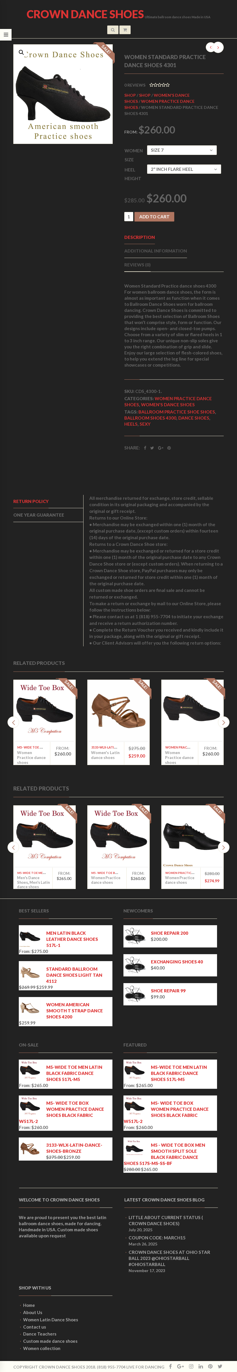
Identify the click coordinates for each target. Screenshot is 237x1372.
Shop (130, 95)
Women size (134, 155)
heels (131, 424)
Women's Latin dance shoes (105, 755)
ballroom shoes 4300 (150, 417)
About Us (32, 1312)
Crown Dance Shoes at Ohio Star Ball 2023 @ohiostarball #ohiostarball (169, 1258)
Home (29, 1305)
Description (139, 237)
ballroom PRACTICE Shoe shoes (176, 411)
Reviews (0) (137, 264)
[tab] (48, 501)
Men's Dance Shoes (28, 880)
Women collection (41, 1348)
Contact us (34, 1326)
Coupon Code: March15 (157, 1237)
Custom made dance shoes (50, 1341)
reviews (134, 85)
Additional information (155, 250)
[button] (21, 52)
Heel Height (133, 174)
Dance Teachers (39, 1333)
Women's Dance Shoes (168, 404)
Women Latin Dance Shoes (50, 1319)
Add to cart (154, 216)
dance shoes (193, 417)
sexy (145, 424)
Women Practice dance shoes (31, 757)
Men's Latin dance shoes (33, 884)
